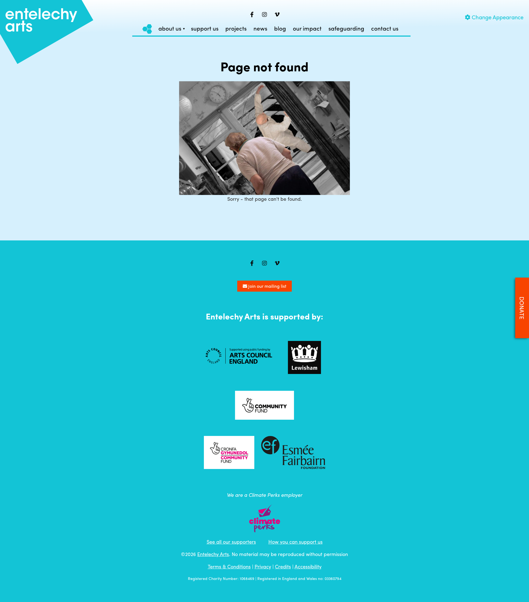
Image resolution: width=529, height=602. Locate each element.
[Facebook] (252, 14)
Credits (283, 566)
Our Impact (307, 28)
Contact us (384, 28)
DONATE (522, 308)
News (260, 28)
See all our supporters (231, 541)
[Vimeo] (277, 14)
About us (169, 28)
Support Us (204, 28)
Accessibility (308, 566)
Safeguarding (346, 28)
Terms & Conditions (229, 566)
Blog (280, 28)
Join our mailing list (266, 286)
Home (147, 28)
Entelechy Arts (213, 554)
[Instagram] (264, 14)
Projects (236, 28)
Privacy (263, 566)
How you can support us (295, 541)
